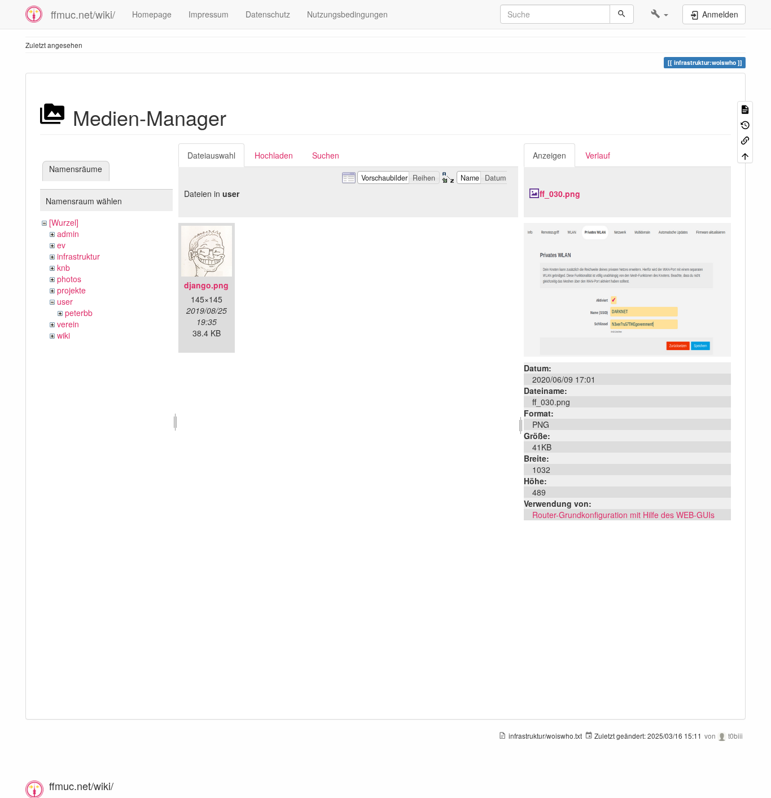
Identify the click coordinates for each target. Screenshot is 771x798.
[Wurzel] (63, 222)
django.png (206, 285)
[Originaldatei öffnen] (627, 288)
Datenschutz (268, 14)
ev (61, 245)
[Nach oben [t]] (745, 155)
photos (69, 278)
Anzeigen (549, 155)
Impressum (209, 14)
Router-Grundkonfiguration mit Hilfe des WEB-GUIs (623, 514)
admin (68, 233)
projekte (71, 290)
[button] (659, 14)
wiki (63, 335)
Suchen (325, 155)
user (65, 301)
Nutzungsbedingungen (347, 14)
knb (63, 267)
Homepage (152, 14)
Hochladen (274, 155)
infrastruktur (78, 256)
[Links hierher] (745, 140)
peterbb (79, 312)
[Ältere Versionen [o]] (745, 124)
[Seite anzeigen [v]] (745, 109)
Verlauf (597, 155)
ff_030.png (560, 193)
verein (68, 324)
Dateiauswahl (211, 155)
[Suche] (622, 14)
